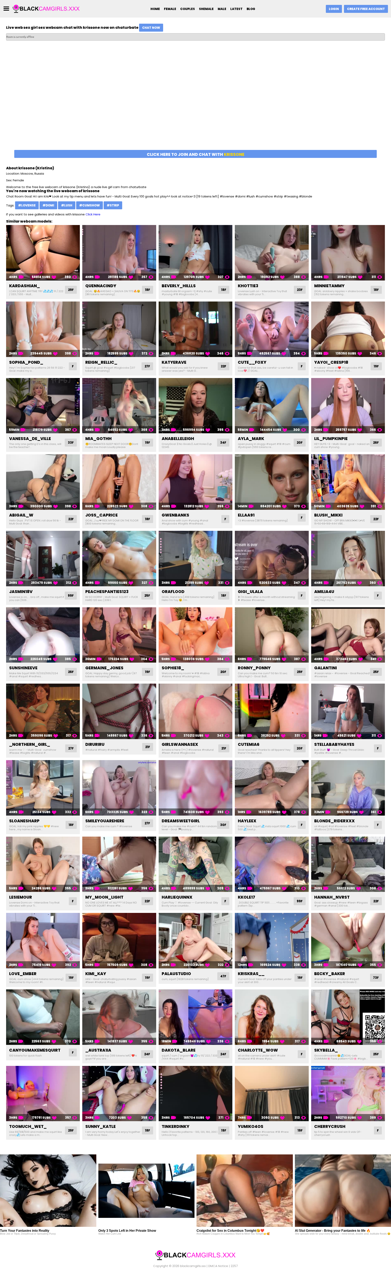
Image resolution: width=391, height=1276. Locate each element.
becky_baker (329, 974)
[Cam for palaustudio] (195, 940)
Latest (236, 9)
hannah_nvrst (332, 897)
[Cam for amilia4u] (348, 558)
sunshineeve (23, 668)
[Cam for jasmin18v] (43, 558)
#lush (66, 205)
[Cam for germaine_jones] (119, 635)
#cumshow (89, 205)
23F (300, 290)
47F (223, 976)
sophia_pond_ (26, 362)
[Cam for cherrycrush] (348, 1093)
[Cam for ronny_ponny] (272, 635)
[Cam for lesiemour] (43, 864)
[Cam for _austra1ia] (119, 1017)
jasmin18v (21, 591)
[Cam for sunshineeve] (43, 635)
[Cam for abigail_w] (43, 482)
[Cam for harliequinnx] (195, 864)
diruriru (94, 744)
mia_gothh (98, 438)
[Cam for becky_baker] (348, 940)
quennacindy (100, 286)
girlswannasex (180, 744)
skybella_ (326, 1050)
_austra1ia (98, 1050)
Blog (251, 9)
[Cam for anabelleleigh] (195, 405)
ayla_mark (251, 438)
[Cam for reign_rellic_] (119, 329)
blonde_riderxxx (334, 821)
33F (71, 442)
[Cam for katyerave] (195, 329)
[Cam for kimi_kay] (119, 940)
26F (376, 442)
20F (300, 442)
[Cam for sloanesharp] (43, 788)
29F (71, 290)
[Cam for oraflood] (195, 558)
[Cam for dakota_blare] (195, 1017)
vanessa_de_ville (30, 438)
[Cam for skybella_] (348, 1017)
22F (223, 366)
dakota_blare (179, 1050)
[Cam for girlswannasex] (195, 711)
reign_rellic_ (101, 362)
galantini (325, 668)
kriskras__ (251, 974)
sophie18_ (173, 668)
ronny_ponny (254, 668)
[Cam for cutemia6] (272, 711)
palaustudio (176, 974)
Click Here (93, 214)
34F (223, 442)
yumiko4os (250, 1126)
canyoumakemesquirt (34, 1050)
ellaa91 (246, 515)
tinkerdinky (175, 1126)
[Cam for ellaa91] (272, 482)
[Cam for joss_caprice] (119, 482)
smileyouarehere (104, 821)
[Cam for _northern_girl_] (43, 711)
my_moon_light (104, 897)
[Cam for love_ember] (43, 940)
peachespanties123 (107, 591)
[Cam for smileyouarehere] (119, 788)
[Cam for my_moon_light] (119, 864)
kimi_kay (95, 974)
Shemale (206, 9)
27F (147, 366)
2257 (234, 1266)
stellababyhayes (334, 744)
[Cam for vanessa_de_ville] (43, 405)
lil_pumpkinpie (331, 438)
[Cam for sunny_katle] (119, 1093)
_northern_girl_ (29, 744)
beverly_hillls (179, 286)
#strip (113, 205)
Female (170, 9)
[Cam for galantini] (348, 635)
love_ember (22, 974)
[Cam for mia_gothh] (119, 405)
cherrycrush (329, 1126)
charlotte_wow (258, 1050)
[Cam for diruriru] (119, 711)
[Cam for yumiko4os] (272, 1093)
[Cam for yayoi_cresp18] (348, 329)
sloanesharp (24, 821)
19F (376, 366)
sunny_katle (100, 1126)
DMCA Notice (218, 1266)
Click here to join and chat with (195, 154)
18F (147, 290)
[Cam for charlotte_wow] (272, 1017)
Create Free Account (366, 9)
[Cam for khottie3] (272, 252)
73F (376, 978)
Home (155, 9)
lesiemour (20, 897)
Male (222, 9)
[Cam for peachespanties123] (119, 558)
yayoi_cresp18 (331, 362)
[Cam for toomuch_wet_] (43, 1093)
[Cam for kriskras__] (272, 940)
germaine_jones (104, 668)
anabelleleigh (178, 438)
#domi (48, 205)
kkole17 (246, 897)
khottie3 (248, 286)
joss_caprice (101, 515)
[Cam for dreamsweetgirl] (195, 788)
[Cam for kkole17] (272, 864)
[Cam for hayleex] (272, 788)
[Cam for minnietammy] (348, 252)
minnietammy (329, 286)
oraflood (173, 591)
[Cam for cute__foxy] (272, 329)
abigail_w (21, 515)
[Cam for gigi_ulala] (272, 558)
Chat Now (151, 27)
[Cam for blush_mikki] (348, 482)
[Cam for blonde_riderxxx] (348, 788)
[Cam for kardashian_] (43, 252)
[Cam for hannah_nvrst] (348, 864)
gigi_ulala (250, 591)
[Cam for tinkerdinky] (195, 1093)
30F (223, 825)
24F (147, 1054)
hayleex (247, 821)
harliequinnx (177, 897)
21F (147, 747)
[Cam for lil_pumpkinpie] (348, 405)
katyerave (174, 362)
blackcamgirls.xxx (193, 1266)
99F (71, 595)
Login (334, 9)
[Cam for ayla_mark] (272, 405)
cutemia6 (248, 744)
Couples (187, 9)
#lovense (27, 205)
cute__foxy (252, 362)
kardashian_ (24, 286)
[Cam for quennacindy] (119, 252)
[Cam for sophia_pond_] (43, 329)
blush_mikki (328, 515)
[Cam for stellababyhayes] (348, 711)
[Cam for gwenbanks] (195, 482)
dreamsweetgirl (181, 821)
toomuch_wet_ (28, 1126)
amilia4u (324, 591)
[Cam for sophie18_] (195, 635)
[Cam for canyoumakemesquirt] (43, 1017)
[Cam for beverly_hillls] (195, 252)
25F (147, 595)
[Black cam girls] (46, 8)
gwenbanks (175, 515)
